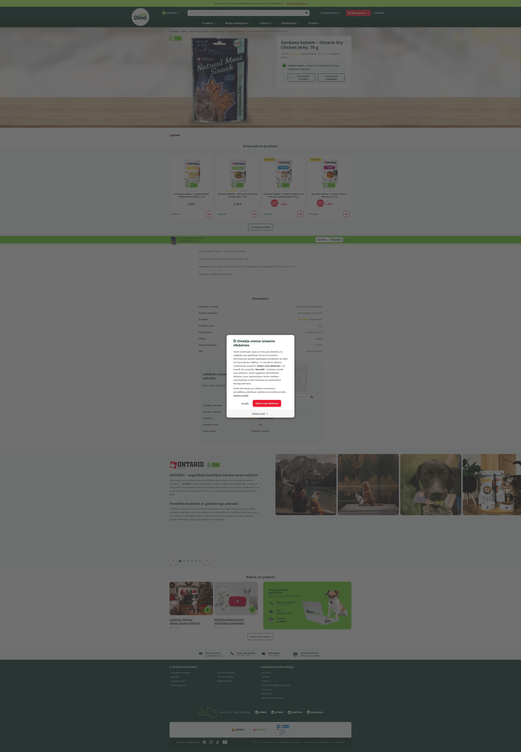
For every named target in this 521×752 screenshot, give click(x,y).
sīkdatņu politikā (240, 395)
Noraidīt (245, 403)
